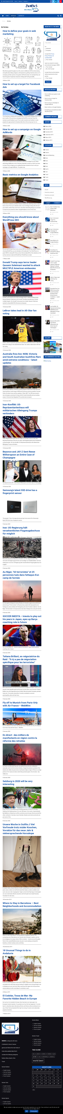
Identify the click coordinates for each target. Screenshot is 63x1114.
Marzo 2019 (48, 137)
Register (48, 82)
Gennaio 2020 (48, 129)
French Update (37, 1029)
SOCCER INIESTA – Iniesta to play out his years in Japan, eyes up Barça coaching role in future (22, 619)
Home (16, 1)
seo (39, 1056)
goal (54, 1053)
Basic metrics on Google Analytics (20, 174)
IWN (52, 214)
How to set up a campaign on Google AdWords (22, 131)
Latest (48, 203)
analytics (43, 1053)
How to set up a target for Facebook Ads (21, 85)
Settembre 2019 (49, 134)
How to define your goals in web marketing (19, 32)
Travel (46, 174)
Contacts (25, 1)
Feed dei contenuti (49, 192)
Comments (57, 203)
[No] (61, 1109)
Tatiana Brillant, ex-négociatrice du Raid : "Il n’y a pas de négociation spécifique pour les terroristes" (21, 659)
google (34, 1056)
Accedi (46, 189)
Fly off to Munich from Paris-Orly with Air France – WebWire (20, 704)
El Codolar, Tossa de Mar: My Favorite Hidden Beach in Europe (20, 997)
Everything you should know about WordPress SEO (21, 218)
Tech (46, 171)
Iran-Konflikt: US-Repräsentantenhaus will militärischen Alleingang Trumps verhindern (20, 409)
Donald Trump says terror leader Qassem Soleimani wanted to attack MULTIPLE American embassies (21, 265)
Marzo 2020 (48, 126)
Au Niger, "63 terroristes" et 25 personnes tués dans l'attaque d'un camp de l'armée (21, 575)
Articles (20, 1)
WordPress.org (48, 197)
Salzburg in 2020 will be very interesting (17, 782)
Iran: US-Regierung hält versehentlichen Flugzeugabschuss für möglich (21, 530)
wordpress (52, 1056)
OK (26, 1111)
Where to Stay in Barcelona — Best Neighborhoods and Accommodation (22, 904)
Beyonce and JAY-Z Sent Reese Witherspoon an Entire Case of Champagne (19, 454)
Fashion (47, 149)
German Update (37, 1025)
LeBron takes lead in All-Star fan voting (20, 312)
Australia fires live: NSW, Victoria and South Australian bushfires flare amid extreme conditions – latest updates (22, 358)
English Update (37, 1023)
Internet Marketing (49, 155)
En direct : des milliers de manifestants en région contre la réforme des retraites (20, 738)
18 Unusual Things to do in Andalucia (17, 952)
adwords (38, 1053)
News (46, 158)
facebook (49, 1053)
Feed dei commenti (49, 195)
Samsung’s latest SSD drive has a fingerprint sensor (20, 491)
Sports (46, 169)
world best (38, 1060)
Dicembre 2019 (49, 132)
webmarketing (45, 1056)
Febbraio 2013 (48, 140)
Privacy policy (34, 1111)
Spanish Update (37, 1027)
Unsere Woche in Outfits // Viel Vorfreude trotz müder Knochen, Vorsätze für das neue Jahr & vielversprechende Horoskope (20, 829)
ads (33, 1053)
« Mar (33, 1089)
